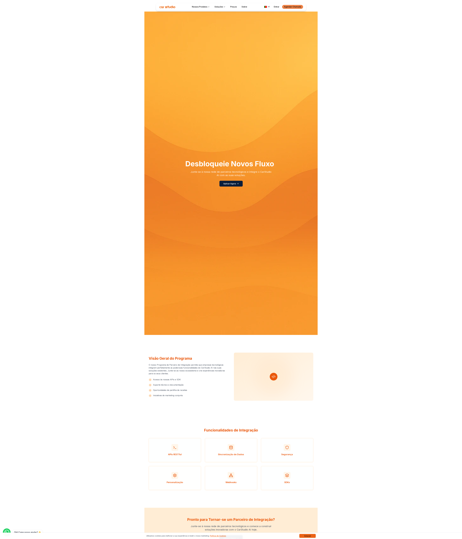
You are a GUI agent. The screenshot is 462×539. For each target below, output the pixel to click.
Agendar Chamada (292, 7)
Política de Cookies (218, 536)
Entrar (276, 7)
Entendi (307, 536)
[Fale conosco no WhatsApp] (7, 532)
